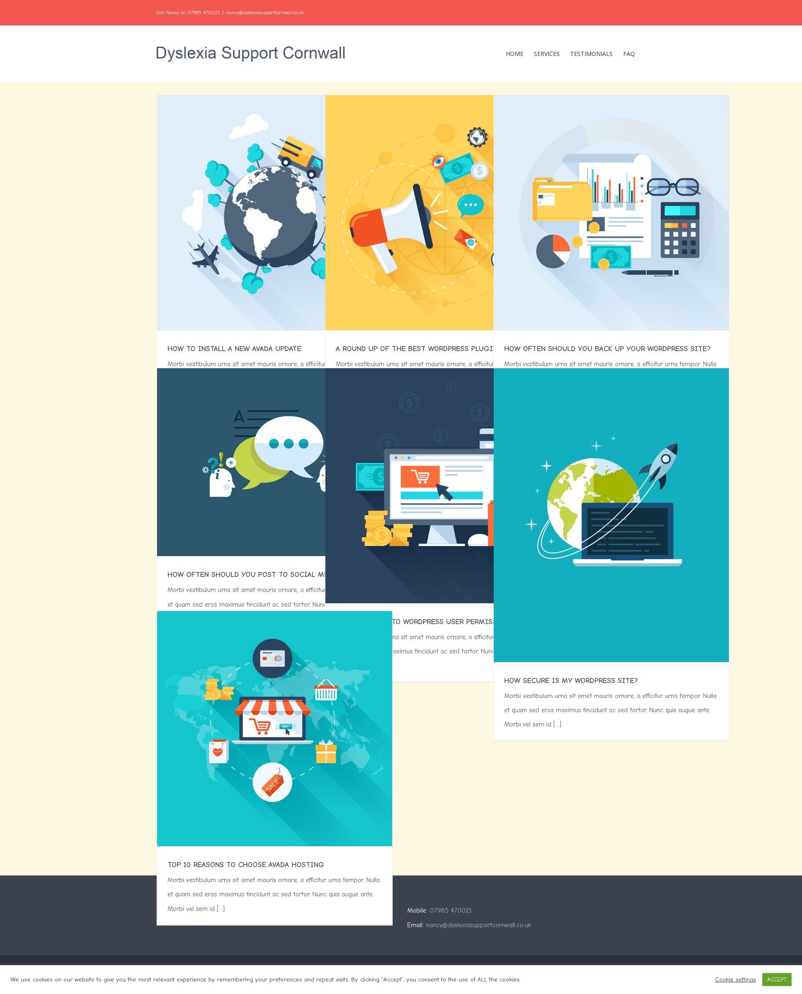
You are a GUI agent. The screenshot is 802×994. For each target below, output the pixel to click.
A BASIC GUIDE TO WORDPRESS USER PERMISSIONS (425, 621)
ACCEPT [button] (777, 979)
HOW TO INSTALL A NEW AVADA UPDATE (234, 348)
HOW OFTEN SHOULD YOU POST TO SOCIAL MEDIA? (256, 574)
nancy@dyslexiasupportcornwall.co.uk (265, 12)
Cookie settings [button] (735, 979)
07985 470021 (451, 910)
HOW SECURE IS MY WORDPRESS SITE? (571, 680)
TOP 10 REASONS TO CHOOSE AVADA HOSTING (246, 864)
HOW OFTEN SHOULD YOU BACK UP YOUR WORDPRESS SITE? (607, 348)
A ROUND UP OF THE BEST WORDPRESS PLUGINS (419, 348)
